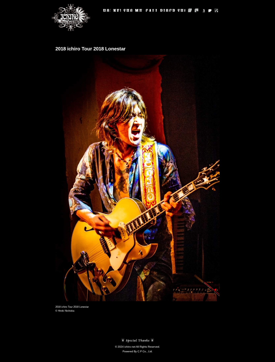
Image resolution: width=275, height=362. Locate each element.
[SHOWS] (128, 10)
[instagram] (209, 10)
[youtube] (203, 10)
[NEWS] (117, 10)
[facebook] (190, 10)
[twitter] (196, 10)
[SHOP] (181, 10)
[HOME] (107, 10)
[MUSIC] (139, 10)
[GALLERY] (151, 10)
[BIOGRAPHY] (167, 10)
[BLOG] (216, 10)
